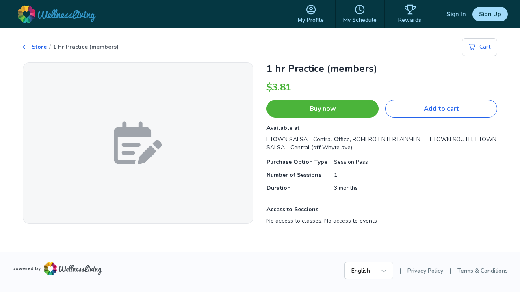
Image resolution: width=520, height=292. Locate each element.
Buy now (323, 108)
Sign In (456, 14)
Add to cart (441, 108)
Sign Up (490, 14)
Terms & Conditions (482, 271)
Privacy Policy (425, 271)
